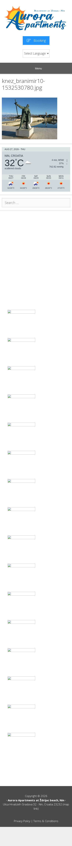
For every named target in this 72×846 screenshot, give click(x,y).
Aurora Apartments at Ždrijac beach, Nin (36, 800)
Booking (39, 40)
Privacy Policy (22, 821)
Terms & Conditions (45, 821)
